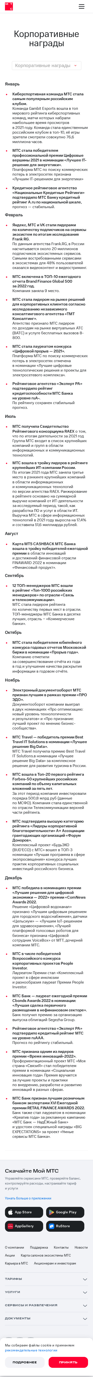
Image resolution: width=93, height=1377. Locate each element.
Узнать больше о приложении (28, 1198)
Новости (81, 1247)
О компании (14, 1247)
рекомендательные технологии (31, 1350)
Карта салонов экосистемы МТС (46, 1255)
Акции (10, 1255)
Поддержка (39, 1247)
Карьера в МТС (16, 1263)
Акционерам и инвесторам (55, 1263)
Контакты (61, 1247)
